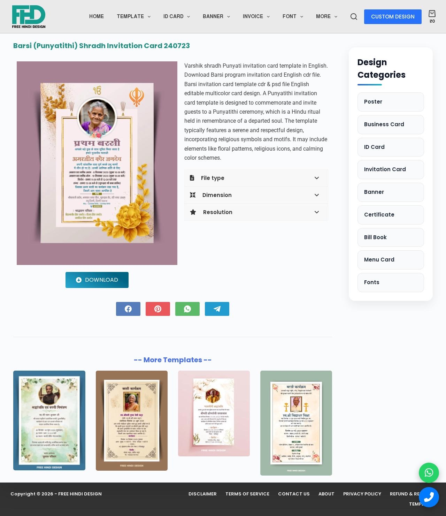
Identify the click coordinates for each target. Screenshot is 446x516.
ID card (173, 16)
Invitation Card (385, 169)
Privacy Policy (362, 494)
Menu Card (379, 259)
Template (130, 16)
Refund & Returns (413, 494)
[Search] (354, 16)
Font (290, 16)
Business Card (384, 124)
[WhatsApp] (187, 309)
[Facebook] (128, 309)
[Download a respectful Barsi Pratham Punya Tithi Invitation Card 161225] (132, 421)
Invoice (253, 16)
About (326, 494)
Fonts (371, 282)
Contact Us (294, 494)
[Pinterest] (158, 309)
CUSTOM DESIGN (393, 16)
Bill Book (375, 237)
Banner (213, 16)
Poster (373, 101)
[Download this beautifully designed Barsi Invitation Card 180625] (214, 413)
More (323, 16)
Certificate (379, 214)
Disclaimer (203, 494)
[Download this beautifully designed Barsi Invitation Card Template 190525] (296, 423)
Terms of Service (247, 494)
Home (96, 16)
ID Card (374, 147)
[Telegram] (217, 309)
